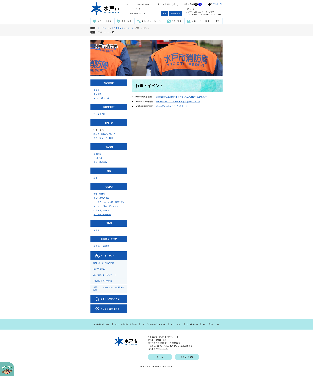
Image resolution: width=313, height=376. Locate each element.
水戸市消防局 (117, 28)
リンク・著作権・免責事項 (126, 324)
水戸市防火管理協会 (102, 215)
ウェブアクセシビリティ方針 (154, 324)
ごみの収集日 (203, 15)
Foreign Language (143, 4)
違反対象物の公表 (101, 198)
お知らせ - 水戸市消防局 (103, 263)
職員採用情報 (109, 107)
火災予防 (109, 187)
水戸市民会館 (191, 12)
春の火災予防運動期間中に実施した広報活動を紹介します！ (182, 97)
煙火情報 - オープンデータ (104, 275)
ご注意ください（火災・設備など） (109, 202)
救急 (109, 171)
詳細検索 (174, 13)
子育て (211, 12)
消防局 (96, 90)
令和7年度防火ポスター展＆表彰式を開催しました (178, 102)
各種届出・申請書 (109, 239)
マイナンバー (215, 15)
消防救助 (109, 147)
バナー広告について (211, 324)
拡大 (175, 4)
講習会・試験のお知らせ (104, 134)
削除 (113, 32)
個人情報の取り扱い (102, 324)
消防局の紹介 (109, 83)
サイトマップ (176, 324)
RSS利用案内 (192, 324)
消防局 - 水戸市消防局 (102, 281)
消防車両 (97, 94)
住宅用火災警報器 (101, 210)
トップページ (104, 28)
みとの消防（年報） (102, 98)
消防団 (109, 223)
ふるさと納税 (191, 15)
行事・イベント (105, 32)
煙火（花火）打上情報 (103, 138)
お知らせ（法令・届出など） (106, 206)
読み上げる (218, 4)
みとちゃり (202, 12)
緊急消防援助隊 (100, 162)
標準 (168, 4)
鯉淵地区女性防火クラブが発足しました (173, 106)
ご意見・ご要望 (187, 357)
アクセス (160, 357)
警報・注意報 (99, 194)
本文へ (129, 4)
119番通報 (98, 158)
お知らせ (129, 28)
